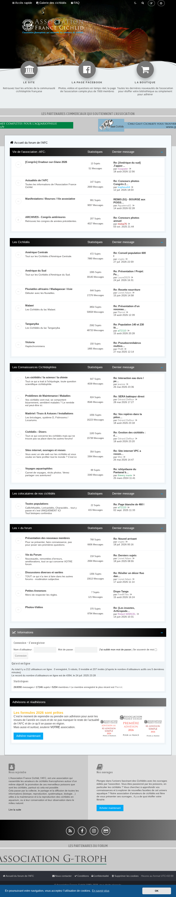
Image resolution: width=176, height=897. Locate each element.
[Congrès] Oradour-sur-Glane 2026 (46, 161)
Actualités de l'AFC (36, 180)
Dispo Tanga (120, 591)
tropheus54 (124, 187)
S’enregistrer (37, 643)
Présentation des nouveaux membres (47, 538)
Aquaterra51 (124, 205)
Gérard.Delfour (126, 399)
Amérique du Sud (35, 270)
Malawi (29, 305)
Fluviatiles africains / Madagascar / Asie (48, 289)
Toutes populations (36, 503)
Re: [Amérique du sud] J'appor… (127, 164)
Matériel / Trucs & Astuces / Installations (49, 413)
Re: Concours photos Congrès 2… (126, 183)
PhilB (120, 349)
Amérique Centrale (36, 252)
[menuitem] (51, 2)
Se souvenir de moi (144, 649)
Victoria (30, 342)
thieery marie (125, 475)
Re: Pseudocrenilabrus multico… (127, 344)
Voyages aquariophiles (38, 468)
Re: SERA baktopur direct (128, 396)
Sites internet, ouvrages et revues (45, 450)
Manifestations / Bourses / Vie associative (50, 198)
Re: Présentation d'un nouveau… (126, 308)
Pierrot (121, 312)
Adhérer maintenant (28, 735)
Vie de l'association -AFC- (29, 151)
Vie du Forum (33, 554)
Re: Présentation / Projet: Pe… (128, 273)
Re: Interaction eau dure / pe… (128, 380)
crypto (121, 259)
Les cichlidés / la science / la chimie (46, 377)
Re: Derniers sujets (124, 555)
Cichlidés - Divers (35, 431)
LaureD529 (124, 277)
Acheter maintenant (110, 808)
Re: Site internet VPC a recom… (127, 452)
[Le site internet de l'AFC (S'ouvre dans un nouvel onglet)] (29, 69)
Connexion (20, 643)
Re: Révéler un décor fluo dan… (128, 575)
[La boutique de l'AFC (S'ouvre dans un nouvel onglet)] (145, 69)
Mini (120, 457)
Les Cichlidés (21, 242)
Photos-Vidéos (34, 607)
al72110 (122, 330)
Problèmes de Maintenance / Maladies (47, 395)
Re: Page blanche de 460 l (128, 504)
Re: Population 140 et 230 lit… (128, 326)
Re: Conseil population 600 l (129, 254)
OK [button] (156, 890)
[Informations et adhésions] (131, 725)
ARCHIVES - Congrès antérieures (45, 217)
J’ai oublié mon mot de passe (115, 649)
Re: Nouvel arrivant (125, 538)
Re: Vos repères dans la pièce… (127, 416)
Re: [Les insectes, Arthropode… (124, 609)
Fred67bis (123, 594)
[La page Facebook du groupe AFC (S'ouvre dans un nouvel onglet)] (87, 69)
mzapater (123, 168)
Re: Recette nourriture (126, 289)
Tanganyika (32, 323)
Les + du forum (22, 528)
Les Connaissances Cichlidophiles (34, 367)
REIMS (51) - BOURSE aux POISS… (129, 201)
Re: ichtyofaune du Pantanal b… (124, 471)
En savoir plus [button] (100, 890)
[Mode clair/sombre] (135, 2)
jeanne (121, 384)
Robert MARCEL (127, 614)
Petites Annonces (35, 590)
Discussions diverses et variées (44, 572)
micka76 (122, 223)
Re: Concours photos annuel (126, 219)
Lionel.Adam (124, 292)
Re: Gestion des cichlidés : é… (129, 434)
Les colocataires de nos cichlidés (33, 493)
